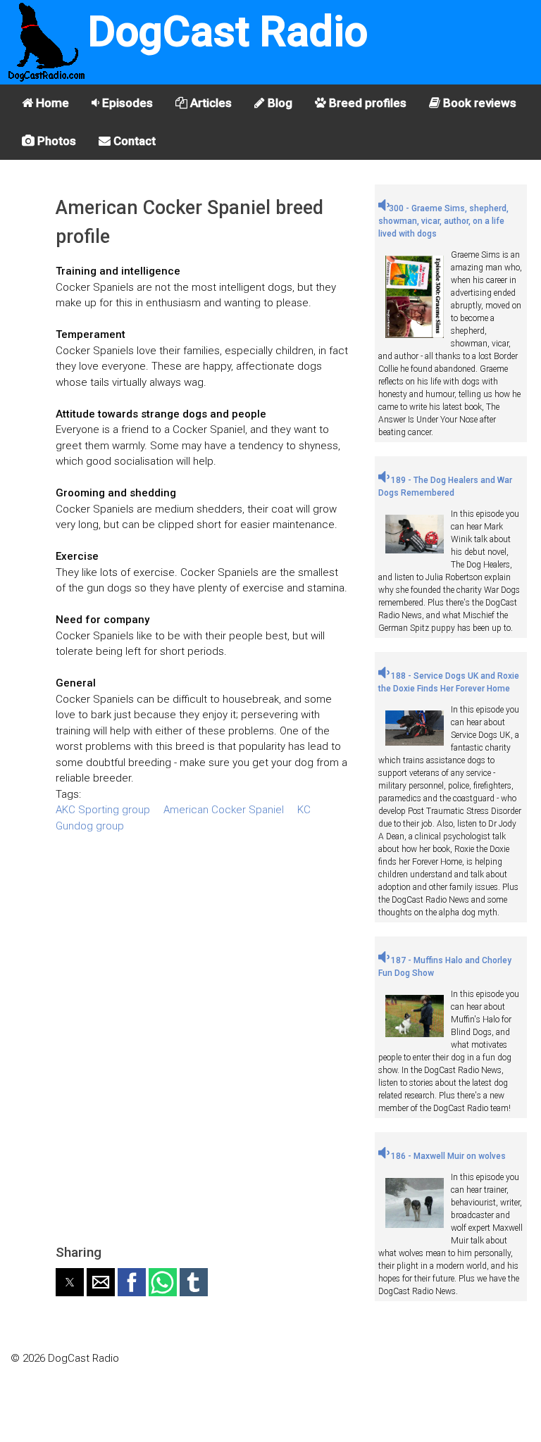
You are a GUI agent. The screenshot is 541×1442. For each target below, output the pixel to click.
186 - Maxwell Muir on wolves (447, 1156)
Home (51, 103)
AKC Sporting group (103, 809)
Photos (55, 141)
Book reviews (478, 103)
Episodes (126, 103)
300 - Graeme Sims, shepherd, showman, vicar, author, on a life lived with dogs (443, 221)
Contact (133, 141)
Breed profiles (366, 103)
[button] (70, 1282)
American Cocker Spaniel (223, 809)
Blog (278, 103)
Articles (209, 103)
